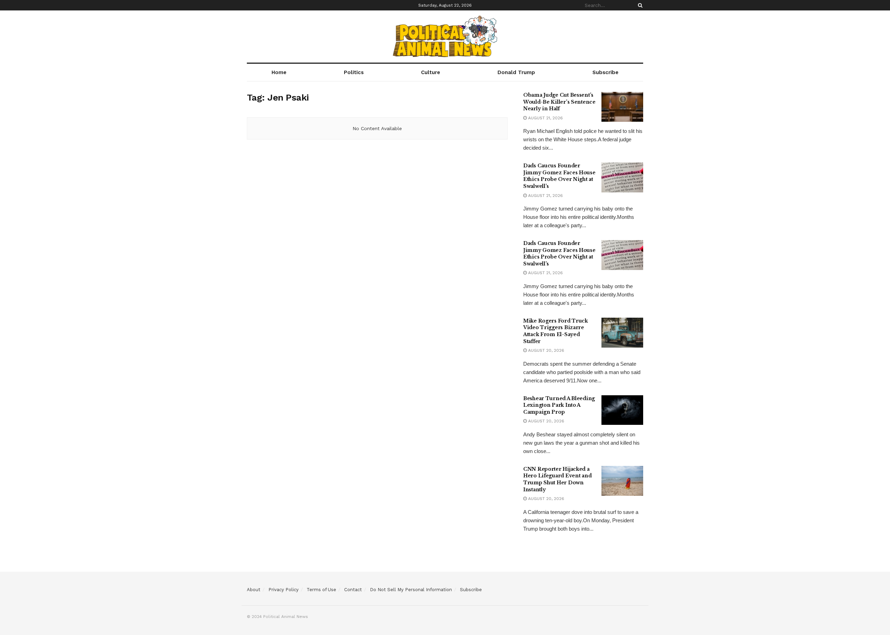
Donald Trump (516, 72)
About (253, 589)
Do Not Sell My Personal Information (411, 589)
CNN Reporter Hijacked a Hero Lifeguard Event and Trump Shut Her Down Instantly (557, 479)
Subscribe (605, 72)
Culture (430, 72)
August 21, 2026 (545, 118)
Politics (354, 72)
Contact (353, 589)
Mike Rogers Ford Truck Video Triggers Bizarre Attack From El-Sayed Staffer (555, 331)
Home (279, 72)
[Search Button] (639, 5)
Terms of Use (321, 589)
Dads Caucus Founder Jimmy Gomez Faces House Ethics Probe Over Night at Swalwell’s (559, 175)
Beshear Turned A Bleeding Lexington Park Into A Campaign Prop (559, 405)
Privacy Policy (283, 589)
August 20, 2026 (545, 350)
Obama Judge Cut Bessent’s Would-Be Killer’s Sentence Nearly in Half (559, 102)
